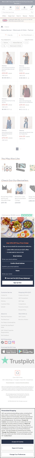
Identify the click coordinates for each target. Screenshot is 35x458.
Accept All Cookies (17, 442)
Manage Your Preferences (17, 454)
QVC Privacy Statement (22, 278)
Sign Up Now (17, 283)
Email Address (17, 256)
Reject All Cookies (17, 448)
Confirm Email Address (17, 263)
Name (17, 270)
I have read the (18, 278)
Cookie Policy (8, 435)
